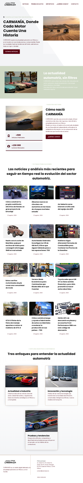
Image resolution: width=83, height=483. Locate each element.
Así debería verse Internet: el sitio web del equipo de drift (66, 206)
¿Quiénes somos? (62, 4)
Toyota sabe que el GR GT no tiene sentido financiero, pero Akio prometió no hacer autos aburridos (67, 284)
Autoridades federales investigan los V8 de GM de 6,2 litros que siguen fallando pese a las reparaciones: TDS (41, 245)
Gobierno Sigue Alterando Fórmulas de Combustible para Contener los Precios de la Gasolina (67, 245)
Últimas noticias (11, 52)
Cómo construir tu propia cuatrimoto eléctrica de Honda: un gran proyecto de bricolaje (15, 207)
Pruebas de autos (37, 4)
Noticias (26, 4)
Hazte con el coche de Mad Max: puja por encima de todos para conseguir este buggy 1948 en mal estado (15, 245)
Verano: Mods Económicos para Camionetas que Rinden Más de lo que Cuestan (40, 284)
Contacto (74, 4)
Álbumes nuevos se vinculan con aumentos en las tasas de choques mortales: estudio (41, 207)
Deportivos (50, 4)
